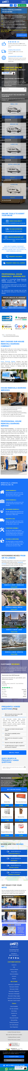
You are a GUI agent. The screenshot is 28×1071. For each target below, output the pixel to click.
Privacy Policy (22, 1053)
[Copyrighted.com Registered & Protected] (14, 1044)
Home (3, 334)
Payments (14, 1015)
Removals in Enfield (14, 989)
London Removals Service (14, 1032)
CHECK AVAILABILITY (14, 222)
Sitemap (14, 978)
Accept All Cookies (14, 1056)
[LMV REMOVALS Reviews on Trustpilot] (21, 318)
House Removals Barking (8, 361)
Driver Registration (14, 1027)
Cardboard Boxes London (14, 1037)
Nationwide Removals (12, 509)
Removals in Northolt (14, 986)
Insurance (14, 976)
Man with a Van (10, 518)
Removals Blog (14, 1020)
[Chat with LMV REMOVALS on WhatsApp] (7, 1069)
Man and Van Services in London (14, 1034)
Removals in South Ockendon (14, 998)
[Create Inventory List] (14, 915)
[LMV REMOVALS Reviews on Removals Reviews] (7, 318)
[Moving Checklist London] (14, 901)
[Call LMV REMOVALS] (15, 5)
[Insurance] (14, 1050)
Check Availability (14, 1006)
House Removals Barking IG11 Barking (11, 336)
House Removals (11, 490)
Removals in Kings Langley (14, 995)
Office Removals (11, 500)
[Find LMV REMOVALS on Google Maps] (13, 958)
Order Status (14, 1011)
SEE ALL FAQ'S (14, 752)
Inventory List (14, 1013)
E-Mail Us (14, 953)
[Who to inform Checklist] (14, 929)
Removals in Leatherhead (14, 984)
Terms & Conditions (14, 974)
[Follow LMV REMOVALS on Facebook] (8, 958)
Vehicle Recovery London (14, 1039)
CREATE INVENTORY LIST (14, 238)
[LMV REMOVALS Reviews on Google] (21, 327)
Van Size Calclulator (14, 1008)
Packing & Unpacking (12, 539)
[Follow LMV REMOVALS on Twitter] (11, 958)
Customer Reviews (14, 969)
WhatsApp (23, 5)
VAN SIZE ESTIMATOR (14, 230)
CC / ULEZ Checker (14, 1024)
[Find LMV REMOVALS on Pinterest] (15, 958)
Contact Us (14, 964)
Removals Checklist (14, 1017)
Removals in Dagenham (14, 991)
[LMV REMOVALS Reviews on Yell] (7, 327)
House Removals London (10, 334)
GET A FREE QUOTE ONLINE (15, 1065)
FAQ (14, 967)
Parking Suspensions (14, 1022)
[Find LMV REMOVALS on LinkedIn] (18, 958)
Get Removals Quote (22, 35)
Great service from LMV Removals (10, 675)
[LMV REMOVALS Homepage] (5, 2)
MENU (24, 2)
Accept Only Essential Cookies (14, 1060)
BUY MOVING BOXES (14, 789)
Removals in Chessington (14, 993)
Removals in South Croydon (14, 1000)
